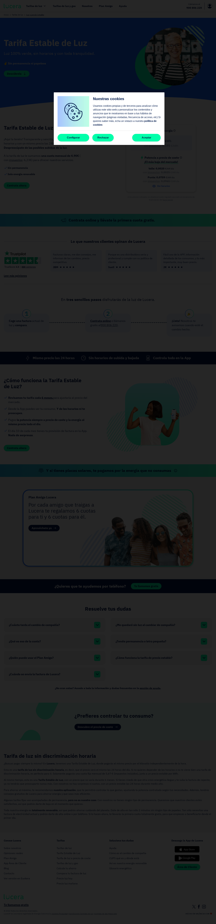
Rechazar (103, 137)
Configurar (73, 137)
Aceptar (146, 137)
